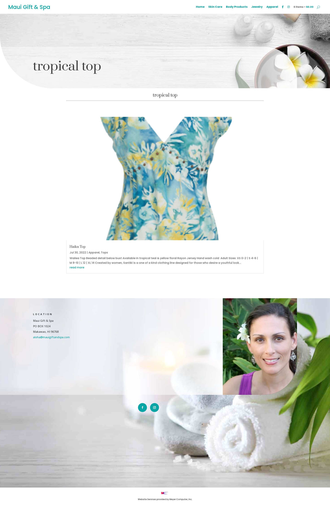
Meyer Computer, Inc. (180, 499)
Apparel (272, 7)
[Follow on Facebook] (142, 407)
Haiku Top (78, 247)
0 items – (304, 7)
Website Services (147, 499)
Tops (104, 252)
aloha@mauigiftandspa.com (51, 337)
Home (200, 7)
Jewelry (257, 7)
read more (77, 267)
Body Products (237, 7)
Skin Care (215, 7)
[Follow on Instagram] (154, 407)
